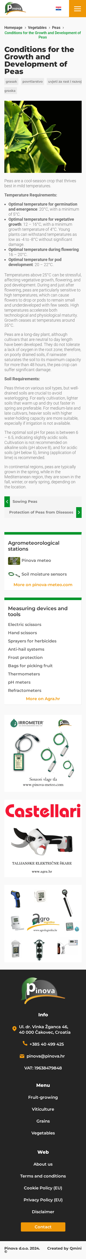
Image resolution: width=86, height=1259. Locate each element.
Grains (43, 1121)
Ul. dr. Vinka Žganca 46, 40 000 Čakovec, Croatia (45, 1029)
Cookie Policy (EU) (43, 1188)
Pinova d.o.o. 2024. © (22, 1250)
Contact (43, 1226)
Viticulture (43, 1109)
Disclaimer (43, 1211)
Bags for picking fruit (30, 665)
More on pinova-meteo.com (43, 584)
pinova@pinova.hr (46, 1056)
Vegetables (43, 1133)
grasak (11, 81)
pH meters (19, 682)
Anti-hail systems (26, 649)
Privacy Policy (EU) (43, 1199)
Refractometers (24, 690)
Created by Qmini (64, 1249)
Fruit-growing (43, 1097)
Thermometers (24, 674)
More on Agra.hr (43, 698)
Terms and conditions (43, 1176)
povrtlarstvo (32, 81)
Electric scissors (24, 624)
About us (43, 1164)
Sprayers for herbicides (32, 641)
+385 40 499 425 (47, 1044)
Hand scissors (22, 632)
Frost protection (25, 657)
